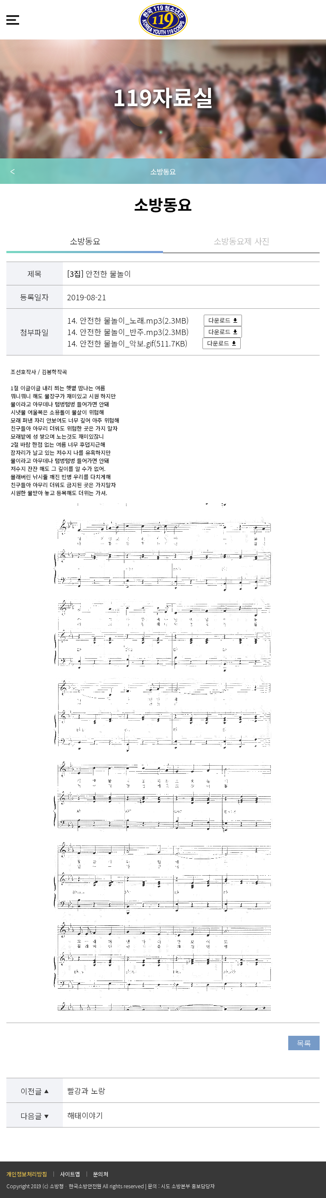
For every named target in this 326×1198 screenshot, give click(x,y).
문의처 (100, 1174)
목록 (304, 1043)
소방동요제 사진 (242, 241)
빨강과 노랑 (86, 1090)
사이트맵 (70, 1174)
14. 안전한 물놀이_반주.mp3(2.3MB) (129, 331)
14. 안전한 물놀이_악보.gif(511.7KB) (128, 343)
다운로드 (219, 320)
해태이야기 (85, 1115)
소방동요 (163, 171)
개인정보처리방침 (26, 1174)
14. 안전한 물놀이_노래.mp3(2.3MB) (129, 320)
